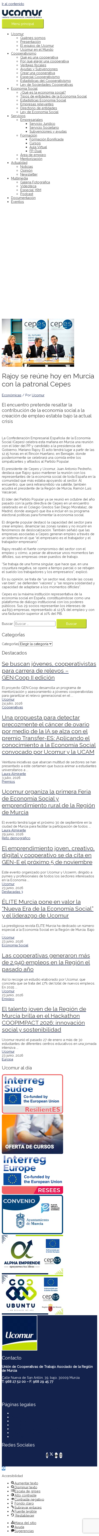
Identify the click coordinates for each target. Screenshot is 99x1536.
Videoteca (28, 186)
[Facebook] (47, 1455)
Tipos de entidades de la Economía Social (53, 96)
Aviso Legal (20, 1417)
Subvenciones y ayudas (48, 131)
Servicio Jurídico (42, 124)
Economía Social (24, 88)
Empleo (8, 999)
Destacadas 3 (12, 892)
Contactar (18, 1413)
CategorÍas (10, 644)
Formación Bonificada (46, 139)
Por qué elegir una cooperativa (44, 61)
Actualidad (19, 163)
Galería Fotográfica (35, 182)
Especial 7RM (30, 190)
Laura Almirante (14, 774)
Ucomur (17, 34)
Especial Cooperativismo (40, 77)
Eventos (17, 202)
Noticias (26, 166)
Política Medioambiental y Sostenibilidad (42, 1429)
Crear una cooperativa (37, 73)
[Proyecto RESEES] (49, 1175)
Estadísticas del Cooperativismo (45, 81)
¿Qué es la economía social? (43, 92)
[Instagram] (60, 1455)
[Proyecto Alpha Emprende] (49, 1255)
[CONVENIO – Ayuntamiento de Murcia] (49, 1215)
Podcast (26, 194)
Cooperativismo (23, 53)
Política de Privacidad (27, 1421)
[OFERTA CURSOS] (49, 1134)
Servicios (18, 116)
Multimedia (19, 178)
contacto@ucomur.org (19, 1389)
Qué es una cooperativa (39, 57)
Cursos (35, 143)
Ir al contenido (13, 4)
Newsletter (29, 174)
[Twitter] (51, 1455)
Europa (7, 1059)
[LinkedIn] (56, 1455)
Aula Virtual (38, 147)
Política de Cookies (26, 1425)
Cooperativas (12, 707)
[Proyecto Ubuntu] (49, 1295)
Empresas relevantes (37, 104)
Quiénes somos (33, 38)
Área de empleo (33, 155)
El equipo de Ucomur (37, 46)
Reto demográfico (16, 838)
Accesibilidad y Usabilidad (31, 1433)
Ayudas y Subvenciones (39, 69)
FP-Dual (35, 151)
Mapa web (19, 1436)
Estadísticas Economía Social (43, 100)
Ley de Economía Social (39, 112)
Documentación (23, 198)
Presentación (30, 42)
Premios (8, 781)
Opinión (26, 170)
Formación (28, 135)
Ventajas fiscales (33, 65)
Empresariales (31, 120)
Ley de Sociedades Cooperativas (46, 85)
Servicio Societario (44, 127)
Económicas (11, 395)
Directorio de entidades (38, 108)
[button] (3, 1468)
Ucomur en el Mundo (36, 49)
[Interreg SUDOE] (49, 1094)
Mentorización (31, 159)
